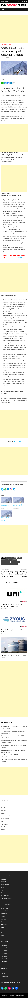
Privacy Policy (5, 976)
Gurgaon (3, 919)
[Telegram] (24, 1)
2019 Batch (4, 962)
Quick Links (4, 968)
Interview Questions (6, 816)
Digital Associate (5, 562)
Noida (2, 933)
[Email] (26, 1)
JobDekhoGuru (20, 995)
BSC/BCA (9, 44)
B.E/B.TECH (3, 44)
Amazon (19, 557)
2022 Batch (4, 953)
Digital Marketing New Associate (9, 564)
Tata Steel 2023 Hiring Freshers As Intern (13, 655)
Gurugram (3, 922)
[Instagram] (20, 1)
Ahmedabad (4, 911)
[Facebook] (18, 1)
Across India (4, 908)
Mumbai (3, 930)
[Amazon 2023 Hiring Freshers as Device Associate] (6, 500)
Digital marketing (15, 562)
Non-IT (3, 827)
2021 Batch (4, 956)
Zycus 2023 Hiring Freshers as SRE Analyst (11, 631)
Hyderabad (4, 924)
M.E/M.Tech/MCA (5, 818)
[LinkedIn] (22, 1)
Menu (4, 9)
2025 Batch (4, 945)
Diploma (3, 813)
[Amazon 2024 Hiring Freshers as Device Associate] (18, 500)
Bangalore (4, 913)
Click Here (21, 258)
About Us (3, 971)
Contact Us (4, 973)
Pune (2, 935)
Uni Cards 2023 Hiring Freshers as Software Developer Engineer (11, 605)
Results (3, 829)
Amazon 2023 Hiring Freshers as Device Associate (5, 505)
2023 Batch (4, 951)
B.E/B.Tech (3, 559)
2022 (11, 557)
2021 (7, 557)
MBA (2, 821)
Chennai (15, 559)
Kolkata (3, 927)
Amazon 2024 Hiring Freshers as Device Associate (17, 505)
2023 (15, 557)
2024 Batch (4, 948)
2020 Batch (4, 959)
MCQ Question (5, 824)
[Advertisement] (14, 29)
